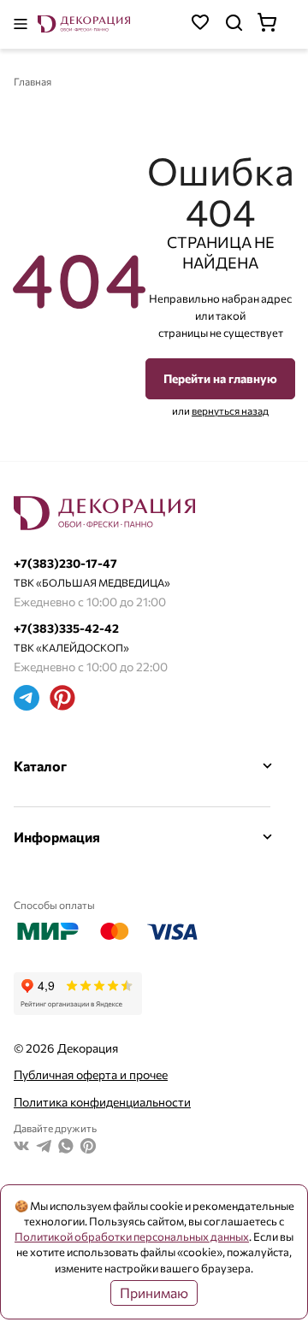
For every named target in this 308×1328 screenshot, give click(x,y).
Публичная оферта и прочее (91, 1074)
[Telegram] (26, 700)
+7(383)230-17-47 (65, 563)
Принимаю (154, 1292)
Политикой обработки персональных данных (132, 1236)
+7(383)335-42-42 (66, 628)
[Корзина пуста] (275, 24)
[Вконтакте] (21, 1148)
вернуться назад (230, 410)
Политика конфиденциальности (102, 1102)
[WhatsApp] (66, 1148)
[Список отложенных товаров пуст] (200, 24)
